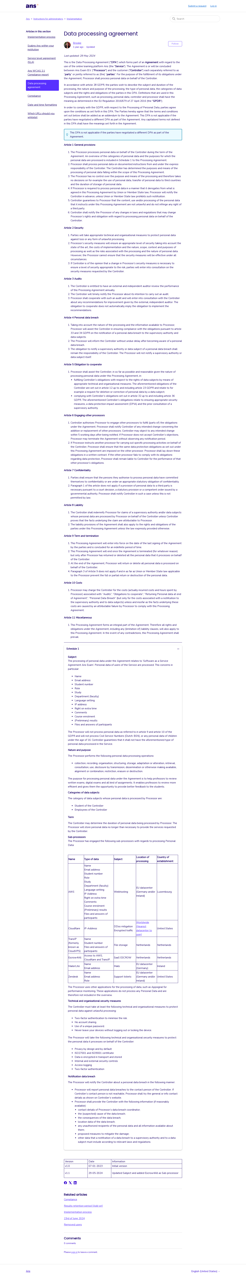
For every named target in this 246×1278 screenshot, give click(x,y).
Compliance (34, 96)
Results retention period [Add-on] (83, 1206)
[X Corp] (70, 1182)
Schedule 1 (72, 648)
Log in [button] (213, 6)
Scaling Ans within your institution (41, 47)
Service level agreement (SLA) (42, 60)
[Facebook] (65, 1182)
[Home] (32, 6)
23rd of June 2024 (74, 1218)
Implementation (74, 18)
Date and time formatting (42, 104)
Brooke (77, 43)
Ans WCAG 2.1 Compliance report (38, 72)
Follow (175, 43)
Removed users (73, 1224)
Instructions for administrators (48, 18)
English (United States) (204, 1271)
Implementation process (41, 37)
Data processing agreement (37, 85)
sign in (74, 1252)
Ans (28, 18)
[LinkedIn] (75, 1182)
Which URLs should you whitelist (41, 115)
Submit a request (197, 6)
